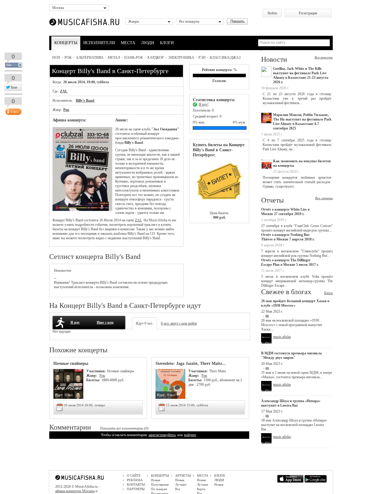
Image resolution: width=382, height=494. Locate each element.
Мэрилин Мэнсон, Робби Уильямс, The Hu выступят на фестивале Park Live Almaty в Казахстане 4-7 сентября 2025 (302, 121)
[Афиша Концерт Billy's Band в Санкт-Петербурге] (82, 210)
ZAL (63, 91)
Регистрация (308, 13)
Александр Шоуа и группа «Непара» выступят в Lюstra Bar (291, 403)
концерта (92, 282)
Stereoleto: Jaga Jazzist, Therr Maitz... (190, 363)
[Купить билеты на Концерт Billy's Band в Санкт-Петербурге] (219, 184)
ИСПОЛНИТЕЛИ (99, 43)
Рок (68, 57)
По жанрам (159, 489)
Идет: (59, 395)
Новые (155, 480)
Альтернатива (90, 57)
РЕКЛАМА (135, 480)
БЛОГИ (167, 43)
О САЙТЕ (134, 475)
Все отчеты (324, 198)
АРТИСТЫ (183, 475)
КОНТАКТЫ (136, 484)
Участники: (96, 371)
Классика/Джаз (225, 57)
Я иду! (204, 104)
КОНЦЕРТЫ (65, 43)
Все (177, 489)
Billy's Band (85, 100)
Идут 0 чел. (144, 323)
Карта (201, 489)
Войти (272, 13)
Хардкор (155, 57)
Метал (114, 57)
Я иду (75, 322)
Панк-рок (133, 57)
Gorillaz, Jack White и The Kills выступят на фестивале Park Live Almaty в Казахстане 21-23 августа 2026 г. (300, 75)
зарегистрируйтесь (162, 435)
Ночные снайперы (70, 363)
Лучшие (181, 484)
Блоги (328, 293)
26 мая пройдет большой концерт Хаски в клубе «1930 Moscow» (295, 303)
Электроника (181, 57)
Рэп (202, 57)
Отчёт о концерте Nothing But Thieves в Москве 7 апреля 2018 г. (288, 237)
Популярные (160, 484)
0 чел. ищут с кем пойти (179, 323)
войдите (190, 435)
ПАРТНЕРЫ (136, 489)
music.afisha (282, 337)
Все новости (324, 57)
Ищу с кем (105, 322)
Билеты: (93, 380)
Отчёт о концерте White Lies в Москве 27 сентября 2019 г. (285, 211)
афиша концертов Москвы (75, 491)
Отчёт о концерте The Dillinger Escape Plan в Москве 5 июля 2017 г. (290, 262)
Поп (56, 57)
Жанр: (92, 375)
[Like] (12, 110)
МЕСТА (128, 43)
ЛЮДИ (147, 43)
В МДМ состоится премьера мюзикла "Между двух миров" (291, 355)
